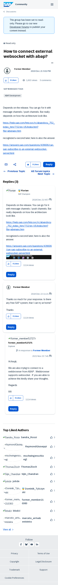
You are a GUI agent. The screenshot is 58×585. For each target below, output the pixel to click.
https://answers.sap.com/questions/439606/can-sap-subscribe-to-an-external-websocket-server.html (28, 149)
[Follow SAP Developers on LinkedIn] (37, 544)
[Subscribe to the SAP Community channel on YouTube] (31, 544)
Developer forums (19, 27)
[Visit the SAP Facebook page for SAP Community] (21, 544)
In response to (34, 350)
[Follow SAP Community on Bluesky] (26, 544)
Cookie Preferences (14, 578)
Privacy (14, 553)
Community (21, 4)
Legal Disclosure (44, 561)
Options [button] (51, 63)
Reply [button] (49, 164)
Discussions (11, 12)
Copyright (14, 561)
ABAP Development (13, 96)
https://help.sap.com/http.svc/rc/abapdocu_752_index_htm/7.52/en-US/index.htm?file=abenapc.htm (29, 127)
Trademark (14, 570)
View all (7, 529)
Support (44, 570)
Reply (11, 274)
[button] (6, 80)
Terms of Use (43, 553)
